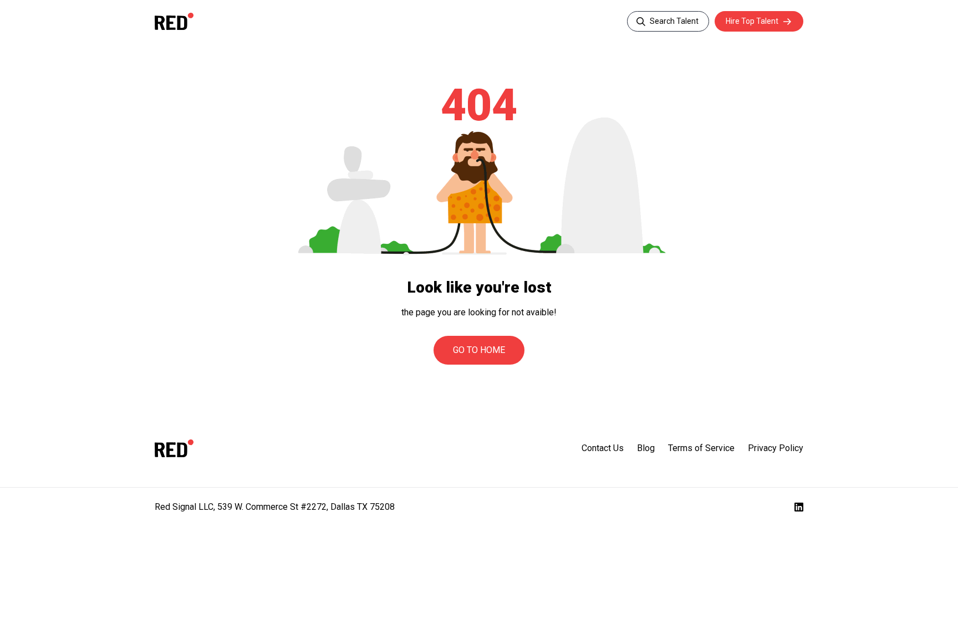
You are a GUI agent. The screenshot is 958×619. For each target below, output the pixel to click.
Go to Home (479, 350)
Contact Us (603, 448)
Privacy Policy (775, 448)
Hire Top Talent (752, 21)
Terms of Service (701, 448)
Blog (646, 448)
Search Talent (674, 21)
